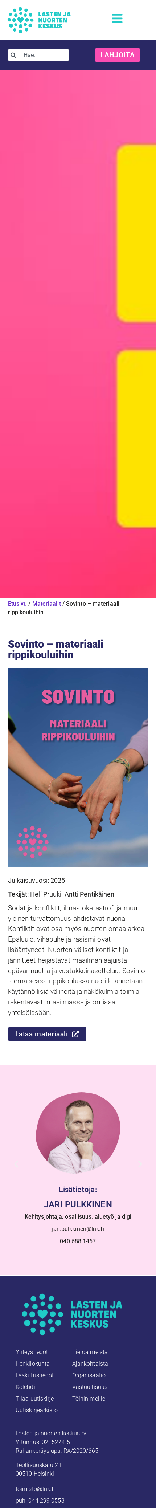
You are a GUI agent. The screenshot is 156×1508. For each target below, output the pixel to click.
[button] (16, 1163)
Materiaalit (46, 603)
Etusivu (17, 603)
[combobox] (38, 55)
